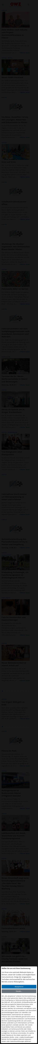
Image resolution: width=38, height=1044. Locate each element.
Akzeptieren (19, 987)
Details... (19, 991)
